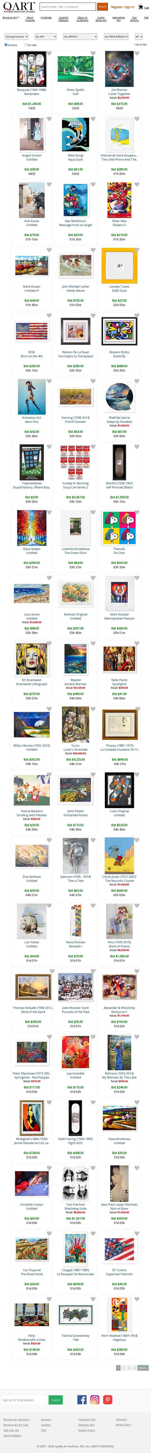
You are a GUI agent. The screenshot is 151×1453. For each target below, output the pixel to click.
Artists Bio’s (123, 1424)
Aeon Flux (31, 422)
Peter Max (119, 221)
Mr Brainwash (31, 680)
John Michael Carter (75, 287)
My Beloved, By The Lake (119, 1077)
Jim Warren (119, 90)
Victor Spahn (75, 90)
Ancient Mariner (75, 684)
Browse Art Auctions (16, 1419)
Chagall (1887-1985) (75, 1270)
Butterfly (119, 356)
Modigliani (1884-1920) (32, 1139)
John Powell (75, 811)
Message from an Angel (75, 225)
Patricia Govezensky (75, 1336)
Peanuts (119, 549)
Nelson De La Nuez (75, 352)
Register (117, 7)
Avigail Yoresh (31, 155)
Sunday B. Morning (75, 483)
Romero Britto (119, 352)
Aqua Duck (75, 159)
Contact (46, 1425)
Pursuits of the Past (75, 1012)
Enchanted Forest (76, 815)
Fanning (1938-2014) (76, 418)
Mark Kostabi (119, 614)
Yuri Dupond (32, 1270)
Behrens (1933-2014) (119, 1073)
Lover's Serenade (75, 750)
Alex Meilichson (75, 221)
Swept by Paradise (119, 422)
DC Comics (119, 1270)
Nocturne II (119, 1012)
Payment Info (86, 1419)
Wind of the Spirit (33, 1012)
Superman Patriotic (119, 1274)
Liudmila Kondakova (75, 549)
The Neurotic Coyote (119, 881)
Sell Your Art (11, 1430)
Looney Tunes (119, 287)
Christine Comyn (31, 1204)
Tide (76, 1340)
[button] (11, 17)
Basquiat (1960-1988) (31, 90)
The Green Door (75, 553)
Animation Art (31, 418)
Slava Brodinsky (119, 1139)
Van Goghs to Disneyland (75, 356)
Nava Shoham (75, 942)
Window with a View (31, 1340)
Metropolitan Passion (119, 618)
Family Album (75, 291)
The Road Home (32, 1274)
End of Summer (75, 422)
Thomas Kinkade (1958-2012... (33, 1008)
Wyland (76, 680)
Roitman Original (75, 614)
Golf (75, 94)
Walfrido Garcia (119, 418)
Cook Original (119, 811)
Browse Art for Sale (15, 1425)
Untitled (31, 159)
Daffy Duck (119, 291)
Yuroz (75, 745)
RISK (32, 352)
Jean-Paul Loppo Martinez (119, 1204)
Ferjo (31, 1336)
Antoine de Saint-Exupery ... (119, 155)
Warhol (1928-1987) (119, 483)
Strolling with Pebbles (32, 815)
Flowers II (119, 225)
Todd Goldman (32, 483)
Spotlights (119, 684)
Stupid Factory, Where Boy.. (31, 487)
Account (46, 1419)
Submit (56, 1400)
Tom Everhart (75, 1204)
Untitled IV (31, 291)
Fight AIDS (75, 1143)
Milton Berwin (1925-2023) (31, 745)
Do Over (119, 553)
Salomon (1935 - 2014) (75, 877)
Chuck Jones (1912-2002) (119, 877)
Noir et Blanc (119, 1209)
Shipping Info (86, 1425)
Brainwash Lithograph (31, 684)
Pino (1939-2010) (119, 942)
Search (102, 6)
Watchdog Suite (75, 1209)
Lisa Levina (31, 614)
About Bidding (12, 1435)
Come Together (119, 94)
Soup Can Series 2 (75, 487)
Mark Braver (32, 287)
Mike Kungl (75, 155)
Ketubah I (75, 946)
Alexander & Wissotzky (119, 1008)
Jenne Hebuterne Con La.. (31, 1143)
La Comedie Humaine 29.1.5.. (119, 750)
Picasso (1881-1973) (120, 745)
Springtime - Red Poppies (31, 1077)
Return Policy (86, 1430)
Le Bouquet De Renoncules (75, 1274)
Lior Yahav (31, 942)
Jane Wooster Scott (75, 1008)
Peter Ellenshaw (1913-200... (32, 1073)
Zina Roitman (31, 877)
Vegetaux (119, 1340)
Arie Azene (31, 221)
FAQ (43, 1430)
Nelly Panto (119, 680)
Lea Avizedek (76, 1073)
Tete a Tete (76, 881)
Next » (143, 1368)
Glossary (121, 1419)
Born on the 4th (32, 356)
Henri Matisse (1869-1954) (119, 1336)
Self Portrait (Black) (119, 487)
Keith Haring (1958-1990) (75, 1139)
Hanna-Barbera (32, 811)
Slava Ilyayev (31, 549)
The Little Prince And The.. (119, 159)
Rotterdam (31, 94)
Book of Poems (119, 946)
